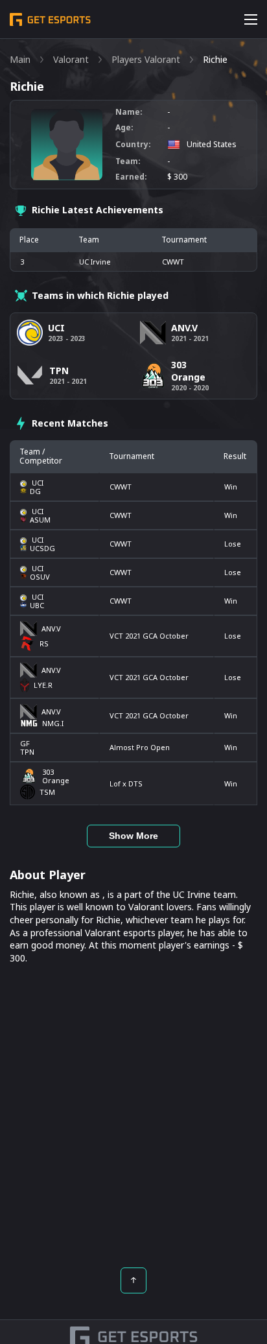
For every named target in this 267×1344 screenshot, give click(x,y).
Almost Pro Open (140, 747)
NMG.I (53, 723)
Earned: (131, 177)
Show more (133, 836)
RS (44, 643)
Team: (128, 161)
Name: (129, 112)
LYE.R (43, 685)
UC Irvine (95, 261)
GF (25, 743)
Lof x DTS (126, 783)
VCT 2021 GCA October (149, 635)
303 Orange (55, 776)
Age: (124, 128)
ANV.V (51, 628)
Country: (133, 144)
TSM (47, 792)
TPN (27, 752)
